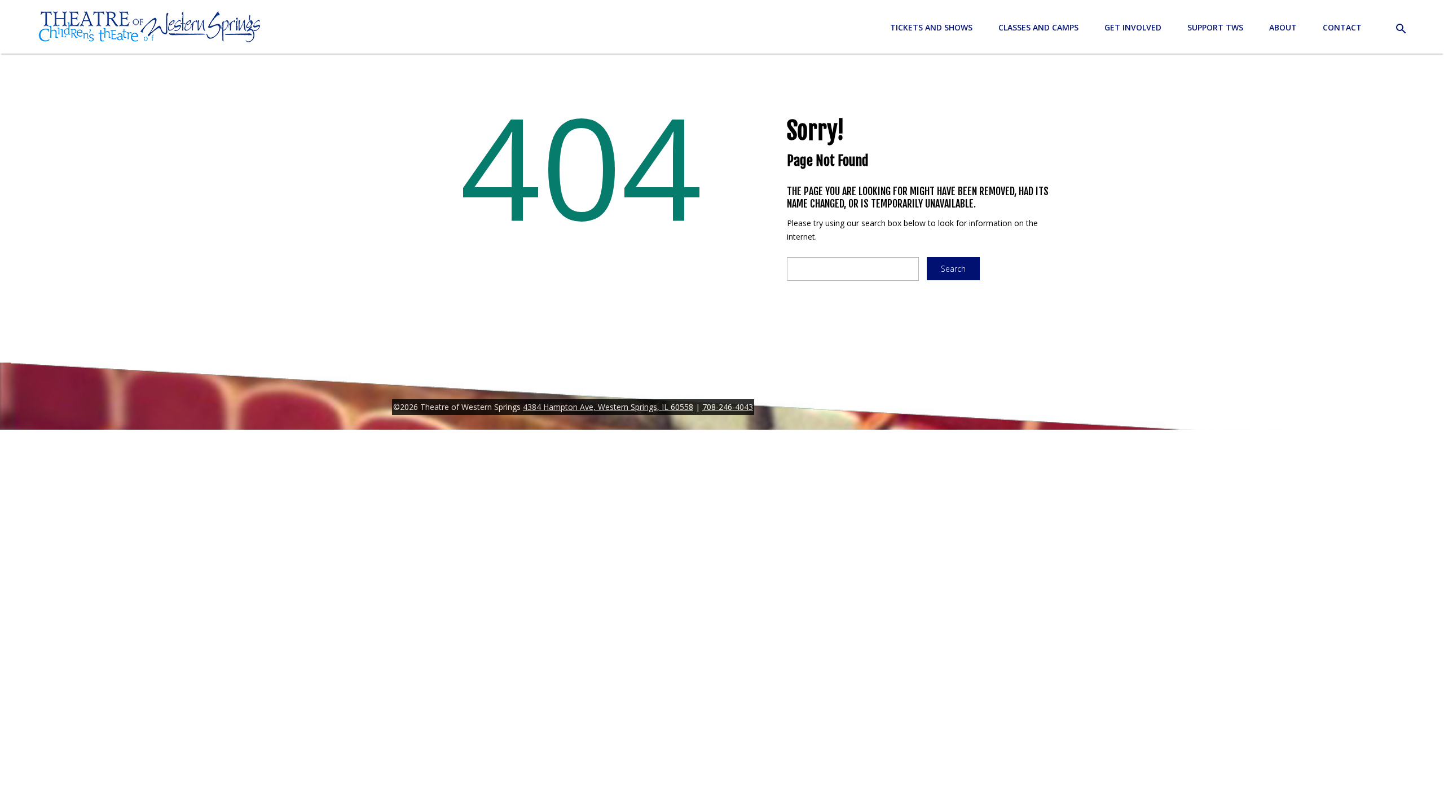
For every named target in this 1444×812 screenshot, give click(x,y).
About (1283, 27)
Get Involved (1132, 27)
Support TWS (1215, 27)
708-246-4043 (727, 406)
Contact (1342, 27)
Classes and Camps (1038, 27)
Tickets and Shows (931, 27)
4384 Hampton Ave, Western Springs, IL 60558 (608, 406)
